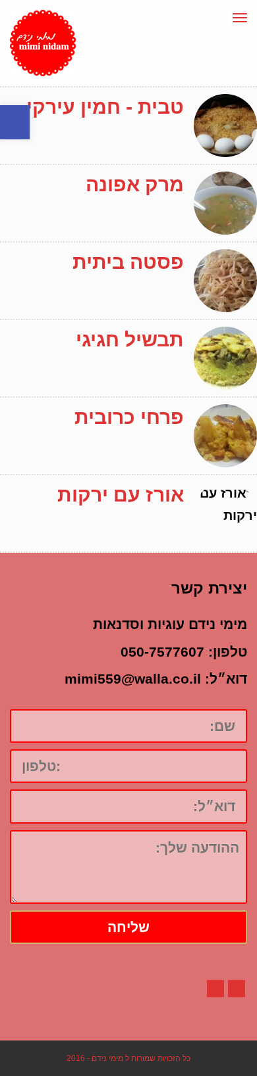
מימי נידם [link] (107, 1058)
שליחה (128, 927)
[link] (15, 122)
